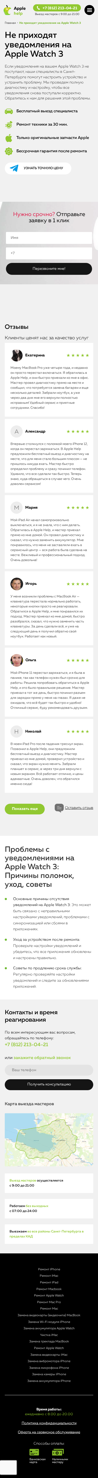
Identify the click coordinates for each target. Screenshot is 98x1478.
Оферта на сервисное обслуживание (49, 1432)
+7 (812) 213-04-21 (60, 8)
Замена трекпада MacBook (49, 1341)
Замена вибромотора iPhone (49, 1361)
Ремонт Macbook (49, 1289)
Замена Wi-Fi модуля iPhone (49, 1322)
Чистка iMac (49, 1335)
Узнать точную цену (43, 168)
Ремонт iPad (49, 1282)
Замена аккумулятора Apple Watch (49, 1328)
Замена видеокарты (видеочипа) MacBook (49, 1315)
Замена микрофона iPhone (49, 1368)
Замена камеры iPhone (49, 1374)
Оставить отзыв (79, 808)
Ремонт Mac (49, 1308)
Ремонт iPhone (49, 1269)
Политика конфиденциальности (49, 1423)
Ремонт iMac (49, 1275)
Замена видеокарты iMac (49, 1354)
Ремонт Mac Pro (49, 1302)
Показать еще (25, 809)
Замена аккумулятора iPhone (49, 1381)
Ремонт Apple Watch (49, 1295)
